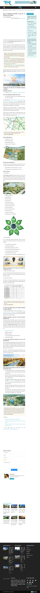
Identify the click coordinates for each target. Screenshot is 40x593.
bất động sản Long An (13, 56)
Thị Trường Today (11, 591)
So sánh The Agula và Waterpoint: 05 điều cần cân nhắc (6, 522)
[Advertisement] (14, 30)
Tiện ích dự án (30, 30)
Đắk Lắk (28, 557)
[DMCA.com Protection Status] (34, 591)
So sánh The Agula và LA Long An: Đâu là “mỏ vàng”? (22, 511)
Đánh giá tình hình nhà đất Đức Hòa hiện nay (12, 419)
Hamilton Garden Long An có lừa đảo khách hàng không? (32, 45)
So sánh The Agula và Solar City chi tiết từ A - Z (14, 511)
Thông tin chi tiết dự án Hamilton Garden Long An (31, 18)
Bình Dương (29, 549)
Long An (10, 10)
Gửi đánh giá (14, 469)
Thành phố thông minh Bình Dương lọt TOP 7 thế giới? (23, 549)
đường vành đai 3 (12, 380)
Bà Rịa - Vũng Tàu (30, 555)
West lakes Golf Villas (9, 62)
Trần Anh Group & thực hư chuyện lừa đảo (23, 566)
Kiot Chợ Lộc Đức (30, 586)
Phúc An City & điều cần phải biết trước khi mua (23, 558)
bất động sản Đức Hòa (7, 59)
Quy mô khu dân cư (31, 26)
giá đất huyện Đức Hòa (16, 64)
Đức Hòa (14, 10)
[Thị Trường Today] (20, 7)
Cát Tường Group (15, 101)
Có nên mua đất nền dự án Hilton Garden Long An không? (31, 40)
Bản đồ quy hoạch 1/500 (9, 330)
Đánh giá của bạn (22, 18)
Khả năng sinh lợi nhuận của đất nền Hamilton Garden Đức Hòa (32, 53)
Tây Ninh (28, 553)
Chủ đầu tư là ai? (30, 21)
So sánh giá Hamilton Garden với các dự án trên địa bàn (32, 49)
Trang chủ (5, 10)
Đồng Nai (28, 551)
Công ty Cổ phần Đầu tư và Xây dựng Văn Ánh (17, 92)
